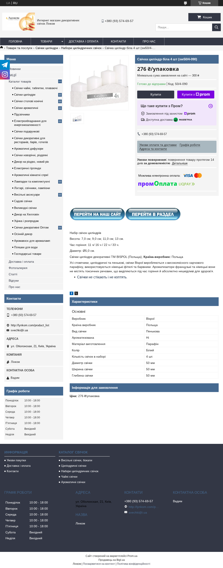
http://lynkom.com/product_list (30, 325)
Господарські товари (27, 253)
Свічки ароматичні (26, 108)
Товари (46, 41)
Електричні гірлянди (27, 168)
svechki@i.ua (19, 330)
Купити (155, 94)
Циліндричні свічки (73, 465)
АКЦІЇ (12, 75)
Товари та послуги (19, 48)
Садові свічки (23, 201)
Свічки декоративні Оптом (31, 227)
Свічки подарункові (26, 131)
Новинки (15, 69)
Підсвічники (22, 114)
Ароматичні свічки (73, 482)
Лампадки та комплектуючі (32, 181)
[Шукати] (216, 27)
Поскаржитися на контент (99, 563)
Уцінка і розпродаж (26, 221)
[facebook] (71, 294)
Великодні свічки (25, 208)
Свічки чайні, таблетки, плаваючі (35, 88)
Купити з (188, 94)
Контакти (118, 41)
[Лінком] (18, 29)
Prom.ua (132, 556)
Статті (13, 274)
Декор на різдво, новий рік (31, 161)
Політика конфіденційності (133, 563)
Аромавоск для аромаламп (32, 240)
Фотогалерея (18, 268)
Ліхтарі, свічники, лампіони (32, 188)
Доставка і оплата (83, 41)
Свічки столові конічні (28, 101)
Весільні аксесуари (27, 194)
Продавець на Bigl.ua (111, 559)
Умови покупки (16, 460)
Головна (15, 41)
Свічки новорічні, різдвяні (31, 155)
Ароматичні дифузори (28, 148)
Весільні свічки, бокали (76, 460)
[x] (76, 294)
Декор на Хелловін (26, 214)
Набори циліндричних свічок (81, 48)
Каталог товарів (20, 81)
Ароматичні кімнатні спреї (31, 175)
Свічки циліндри (46, 48)
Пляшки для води (25, 247)
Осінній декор (23, 234)
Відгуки (14, 280)
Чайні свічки (69, 476)
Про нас (149, 41)
